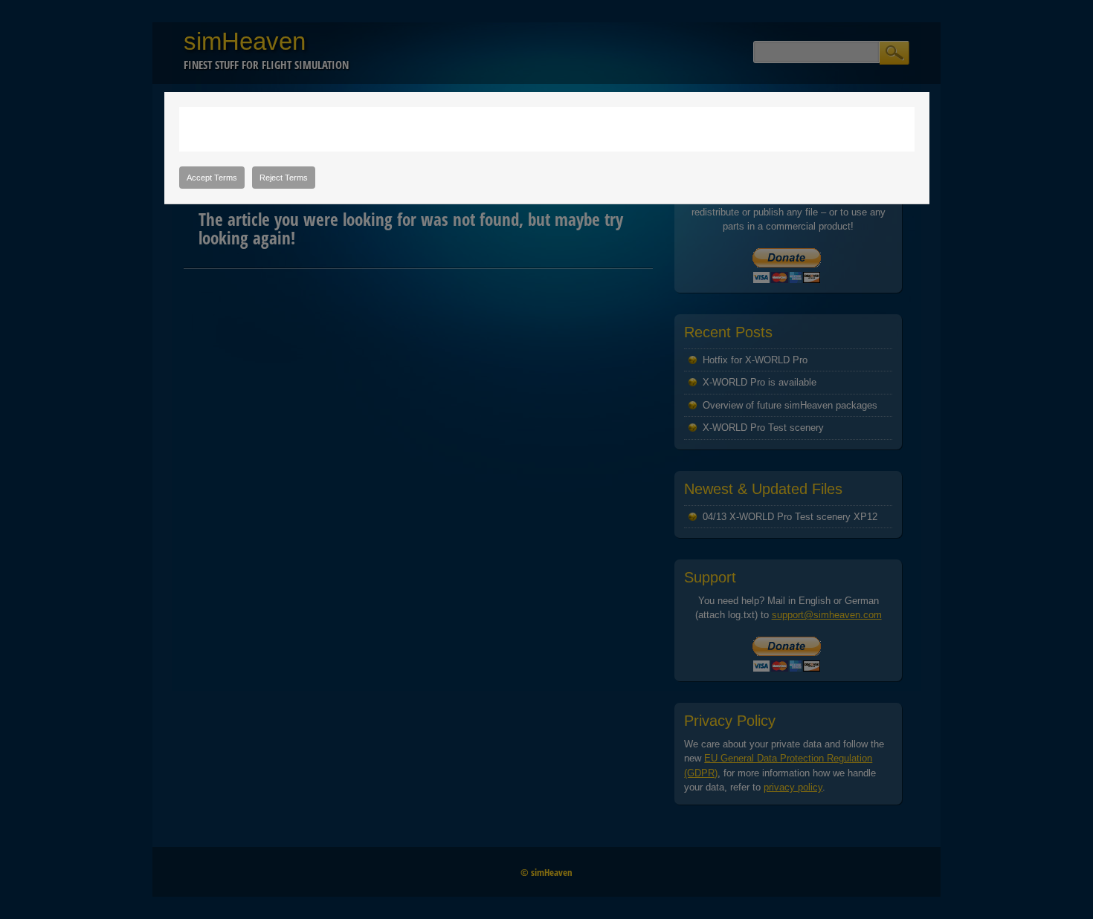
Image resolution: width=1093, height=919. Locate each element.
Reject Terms (283, 177)
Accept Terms (212, 177)
